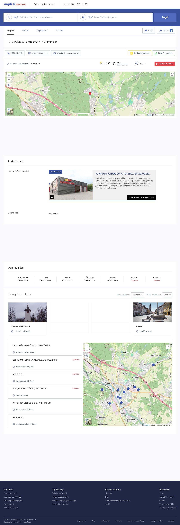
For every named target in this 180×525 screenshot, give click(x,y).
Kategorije (105, 521)
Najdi (165, 17)
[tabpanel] (102, 185)
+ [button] (9, 75)
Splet (36, 4)
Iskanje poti (9, 504)
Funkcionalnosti (10, 493)
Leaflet (149, 115)
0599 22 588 (16, 53)
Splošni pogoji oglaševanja (64, 500)
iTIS (78, 4)
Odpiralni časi (43, 30)
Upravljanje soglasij (167, 507)
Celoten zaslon (172, 74)
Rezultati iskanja (11, 507)
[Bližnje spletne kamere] (136, 63)
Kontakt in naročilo (60, 504)
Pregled (10, 30)
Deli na (166, 30)
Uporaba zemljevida (12, 497)
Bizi (73, 4)
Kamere (143, 64)
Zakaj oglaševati (59, 493)
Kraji (93, 521)
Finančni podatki (165, 53)
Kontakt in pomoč (166, 497)
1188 (85, 4)
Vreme (52, 4)
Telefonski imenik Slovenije (117, 500)
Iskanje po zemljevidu (13, 500)
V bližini (59, 30)
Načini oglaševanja (60, 497)
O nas (161, 493)
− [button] (9, 79)
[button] (9, 85)
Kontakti (25, 30)
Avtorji (162, 500)
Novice (44, 4)
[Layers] (10, 111)
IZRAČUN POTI (166, 64)
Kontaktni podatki (141, 53)
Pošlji (150, 30)
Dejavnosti (81, 521)
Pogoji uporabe (156, 521)
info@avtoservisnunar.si (67, 53)
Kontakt (118, 521)
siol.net (66, 4)
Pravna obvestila (166, 504)
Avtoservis (53, 213)
